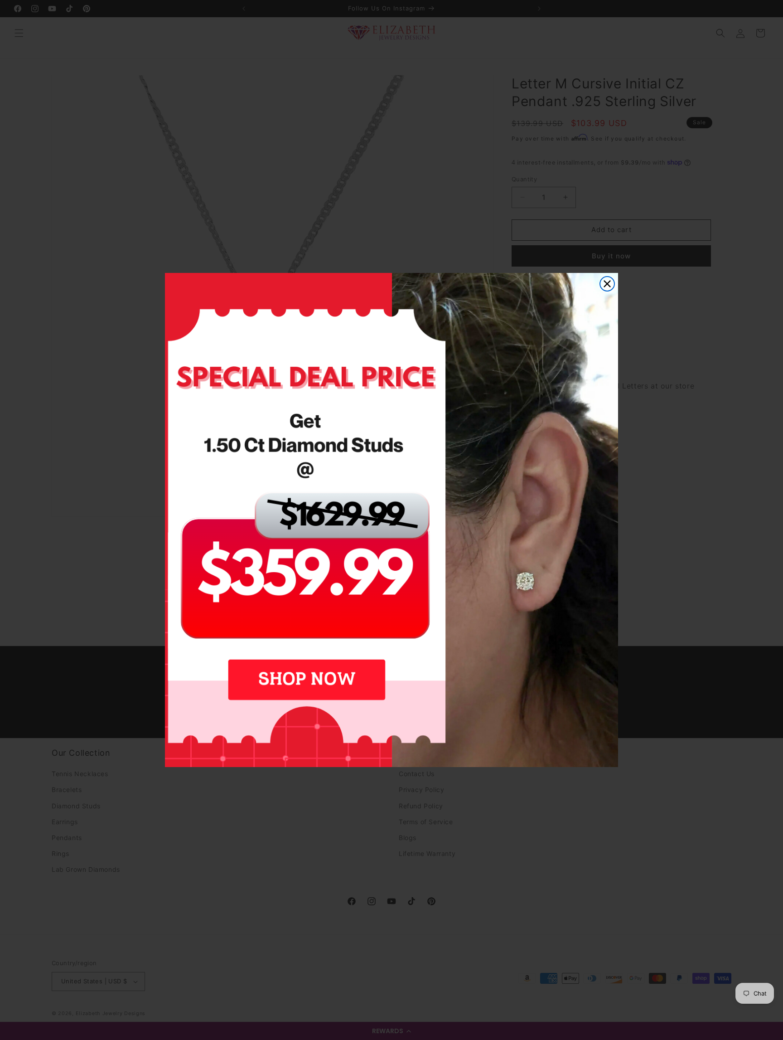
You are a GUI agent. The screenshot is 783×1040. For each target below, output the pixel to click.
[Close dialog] (607, 284)
